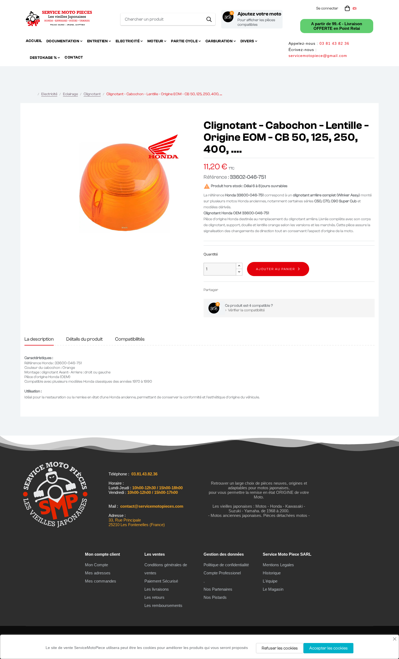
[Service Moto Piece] (55, 527)
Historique (272, 573)
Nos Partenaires (218, 589)
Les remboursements (163, 605)
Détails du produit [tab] (84, 339)
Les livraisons (156, 589)
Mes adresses (97, 573)
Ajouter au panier (275, 269)
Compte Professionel (222, 573)
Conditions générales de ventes (165, 568)
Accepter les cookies (328, 648)
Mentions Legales (278, 564)
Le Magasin (273, 589)
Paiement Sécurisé (161, 581)
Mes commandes (100, 581)
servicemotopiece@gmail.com (318, 55)
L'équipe (270, 581)
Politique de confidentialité (226, 564)
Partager (224, 289)
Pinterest (241, 289)
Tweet (233, 289)
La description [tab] (39, 339)
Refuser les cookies (280, 648)
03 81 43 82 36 (334, 43)
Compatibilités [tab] (130, 339)
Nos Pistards (215, 597)
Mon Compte (96, 564)
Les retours (154, 597)
